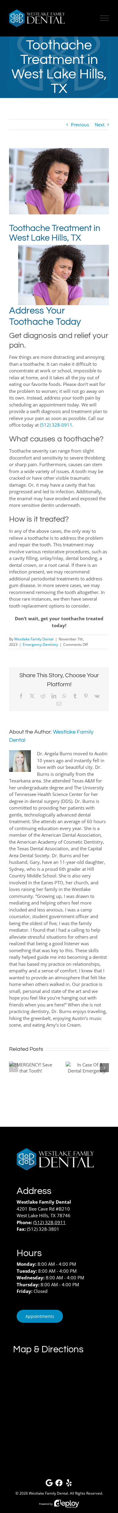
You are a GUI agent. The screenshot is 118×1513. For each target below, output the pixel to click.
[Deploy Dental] (66, 1503)
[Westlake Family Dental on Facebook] (59, 1484)
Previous (80, 125)
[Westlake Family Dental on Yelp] (69, 1484)
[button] (13, 1067)
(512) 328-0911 (56, 425)
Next (99, 125)
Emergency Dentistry (40, 644)
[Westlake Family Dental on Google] (49, 1484)
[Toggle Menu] (104, 18)
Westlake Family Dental (34, 639)
